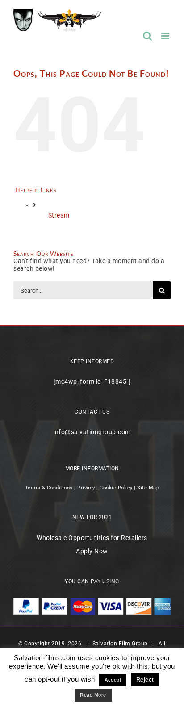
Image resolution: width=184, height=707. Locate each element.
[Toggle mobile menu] (166, 36)
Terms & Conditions (49, 488)
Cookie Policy (116, 488)
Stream (59, 215)
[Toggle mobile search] (147, 36)
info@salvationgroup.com (92, 431)
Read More (93, 695)
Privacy (86, 488)
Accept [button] (113, 679)
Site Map (148, 488)
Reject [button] (145, 679)
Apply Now (92, 551)
